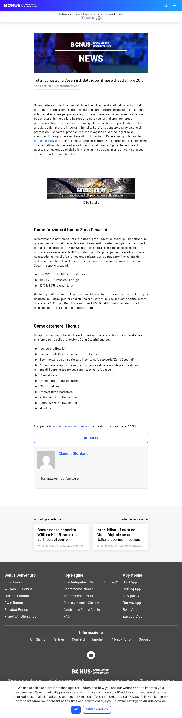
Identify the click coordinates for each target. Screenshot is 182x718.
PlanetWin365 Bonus (20, 616)
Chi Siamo (38, 639)
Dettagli (91, 438)
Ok (76, 709)
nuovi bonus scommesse (70, 426)
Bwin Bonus (13, 602)
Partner (59, 639)
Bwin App (130, 609)
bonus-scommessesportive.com (26, 5)
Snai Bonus (13, 582)
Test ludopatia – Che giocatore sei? (91, 582)
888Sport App (133, 595)
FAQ (67, 616)
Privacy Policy (121, 639)
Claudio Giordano (74, 453)
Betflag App (132, 589)
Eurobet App (132, 616)
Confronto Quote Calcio (82, 609)
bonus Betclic (43, 140)
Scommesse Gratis (78, 595)
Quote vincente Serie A (81, 602)
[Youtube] (91, 655)
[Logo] (91, 671)
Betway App (132, 602)
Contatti (78, 639)
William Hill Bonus (18, 589)
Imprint (97, 639)
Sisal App (130, 582)
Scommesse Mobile (79, 589)
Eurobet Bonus (16, 609)
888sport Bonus (16, 595)
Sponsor (145, 639)
